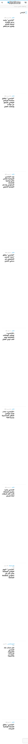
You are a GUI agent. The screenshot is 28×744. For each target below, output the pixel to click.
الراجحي (19, 6)
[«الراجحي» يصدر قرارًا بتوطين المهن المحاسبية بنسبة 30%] (20, 445)
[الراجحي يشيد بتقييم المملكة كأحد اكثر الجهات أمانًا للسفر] (20, 524)
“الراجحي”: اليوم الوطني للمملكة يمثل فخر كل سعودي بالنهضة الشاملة (8, 573)
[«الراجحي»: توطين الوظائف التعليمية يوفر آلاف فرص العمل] (20, 367)
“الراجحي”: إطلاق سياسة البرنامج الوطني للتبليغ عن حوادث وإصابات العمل (8, 102)
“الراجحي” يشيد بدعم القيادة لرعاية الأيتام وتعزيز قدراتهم (8, 23)
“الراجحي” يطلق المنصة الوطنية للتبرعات (8, 726)
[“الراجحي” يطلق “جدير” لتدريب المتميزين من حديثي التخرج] (20, 289)
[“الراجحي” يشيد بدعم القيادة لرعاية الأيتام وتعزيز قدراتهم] (20, 54)
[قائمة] (26, 2)
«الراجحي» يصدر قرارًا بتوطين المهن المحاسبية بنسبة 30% (8, 414)
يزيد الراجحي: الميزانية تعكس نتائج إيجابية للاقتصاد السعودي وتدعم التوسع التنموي (8, 181)
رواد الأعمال (24, 6)
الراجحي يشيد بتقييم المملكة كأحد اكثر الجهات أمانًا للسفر (8, 492)
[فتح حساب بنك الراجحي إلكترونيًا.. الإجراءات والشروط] (20, 680)
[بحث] (2, 2)
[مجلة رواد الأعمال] (14, 2)
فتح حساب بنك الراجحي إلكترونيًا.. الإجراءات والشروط (9, 651)
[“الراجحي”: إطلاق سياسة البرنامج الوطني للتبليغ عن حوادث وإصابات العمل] (20, 132)
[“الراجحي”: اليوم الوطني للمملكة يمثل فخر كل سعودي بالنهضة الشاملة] (20, 602)
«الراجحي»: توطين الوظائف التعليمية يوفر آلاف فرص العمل (8, 336)
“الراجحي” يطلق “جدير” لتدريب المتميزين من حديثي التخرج (8, 258)
